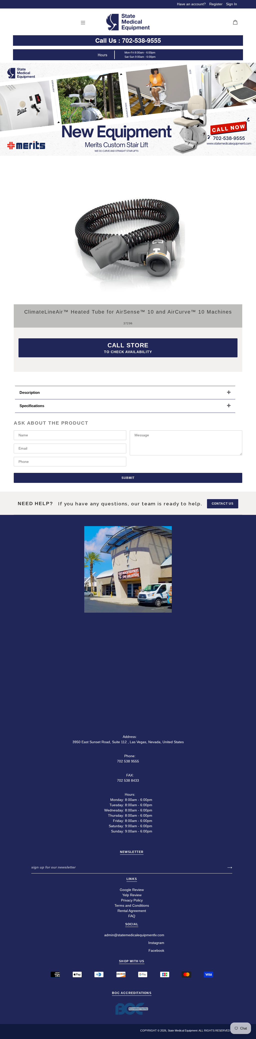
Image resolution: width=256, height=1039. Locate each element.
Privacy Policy (132, 900)
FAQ (131, 916)
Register (215, 4)
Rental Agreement (132, 911)
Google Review (132, 890)
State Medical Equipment (183, 1030)
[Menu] (84, 22)
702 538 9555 (128, 761)
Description (30, 392)
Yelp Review (132, 895)
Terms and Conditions (131, 905)
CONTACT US (223, 503)
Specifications (32, 406)
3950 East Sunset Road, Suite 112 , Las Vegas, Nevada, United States (128, 742)
